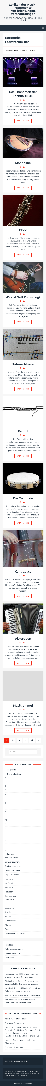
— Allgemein (10, 770)
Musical (8, 925)
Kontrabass (23, 571)
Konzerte (9, 887)
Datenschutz (27, 1083)
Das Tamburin (23, 498)
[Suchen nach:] (23, 751)
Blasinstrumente (11, 858)
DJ (6, 904)
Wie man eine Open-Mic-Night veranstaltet (22, 995)
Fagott (23, 431)
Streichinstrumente (12, 866)
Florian (8, 1023)
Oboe (23, 230)
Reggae (24, 1019)
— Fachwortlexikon (13, 774)
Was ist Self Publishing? (23, 297)
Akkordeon (23, 638)
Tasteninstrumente (12, 870)
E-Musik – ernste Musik (30, 1036)
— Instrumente (11, 854)
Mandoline (23, 163)
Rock (7, 929)
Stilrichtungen (10, 896)
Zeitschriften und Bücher (15, 934)
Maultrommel (23, 705)
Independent (10, 921)
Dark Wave (9, 899)
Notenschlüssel (23, 364)
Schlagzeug (19, 1023)
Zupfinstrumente (12, 875)
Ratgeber (9, 892)
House (7, 916)
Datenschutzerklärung (14, 949)
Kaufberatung (10, 883)
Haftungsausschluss (13, 953)
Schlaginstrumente (12, 862)
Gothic (8, 912)
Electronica (9, 908)
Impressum (9, 958)
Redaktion (9, 945)
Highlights (9, 879)
